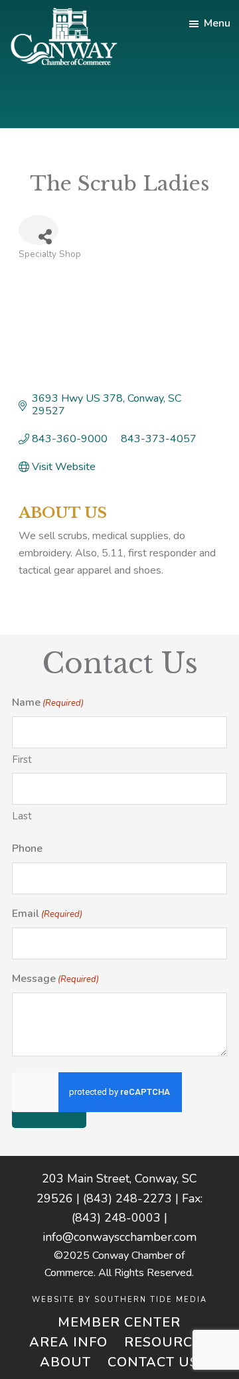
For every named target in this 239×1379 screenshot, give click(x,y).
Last (22, 816)
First (22, 759)
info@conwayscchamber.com (119, 1237)
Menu (217, 23)
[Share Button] (38, 230)
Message (55, 978)
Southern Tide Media (150, 1300)
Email (47, 913)
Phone (27, 848)
